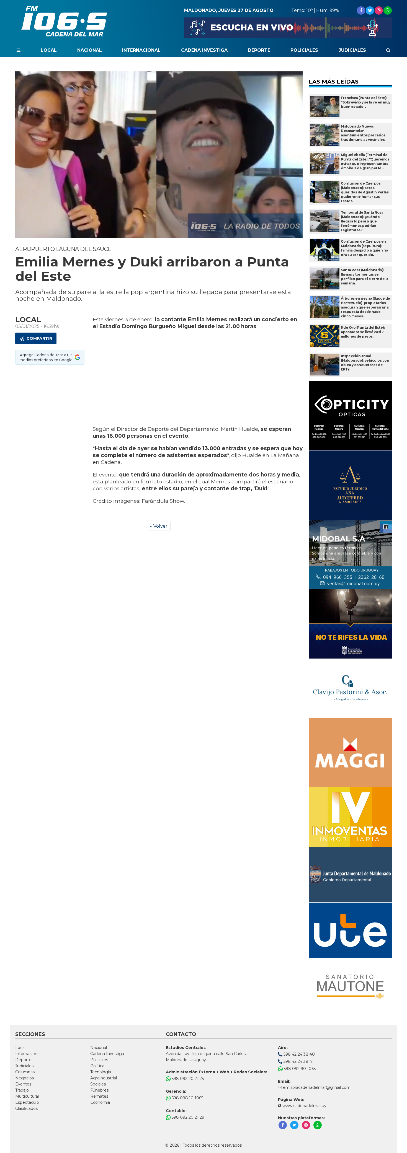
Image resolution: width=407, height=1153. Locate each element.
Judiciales (352, 50)
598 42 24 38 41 (298, 1061)
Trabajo (22, 1090)
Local (49, 50)
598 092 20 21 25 (187, 1078)
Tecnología (100, 1071)
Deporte (259, 50)
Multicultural (27, 1096)
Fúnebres (99, 1090)
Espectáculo (27, 1102)
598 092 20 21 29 (187, 1117)
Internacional (141, 50)
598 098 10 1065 (187, 1097)
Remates (99, 1096)
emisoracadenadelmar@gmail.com (317, 1087)
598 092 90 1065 (299, 1068)
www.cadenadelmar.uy (303, 1105)
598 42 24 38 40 (298, 1054)
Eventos (23, 1084)
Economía (100, 1102)
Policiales (304, 50)
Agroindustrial (103, 1078)
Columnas (25, 1071)
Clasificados (26, 1108)
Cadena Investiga (204, 50)
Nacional (89, 50)
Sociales (98, 1084)
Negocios (24, 1078)
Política (97, 1065)
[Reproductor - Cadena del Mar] (288, 27)
